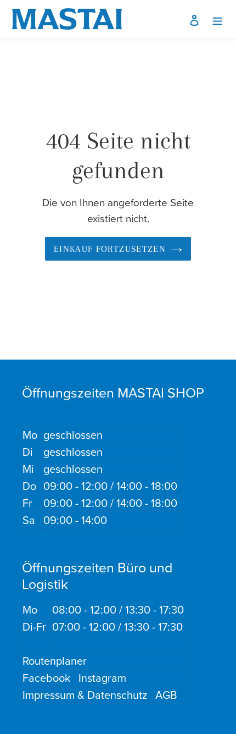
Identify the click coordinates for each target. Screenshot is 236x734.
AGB (166, 695)
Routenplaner (55, 661)
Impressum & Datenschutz (85, 695)
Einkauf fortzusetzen (110, 249)
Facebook (46, 678)
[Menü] (217, 18)
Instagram (102, 678)
